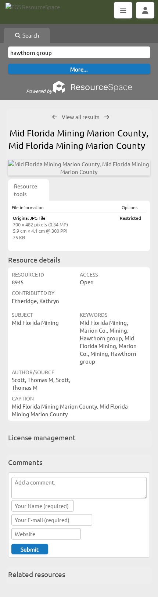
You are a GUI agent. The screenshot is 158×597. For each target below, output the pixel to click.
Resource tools (25, 190)
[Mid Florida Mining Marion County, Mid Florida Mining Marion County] (79, 168)
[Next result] (107, 117)
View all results (81, 116)
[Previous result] (54, 117)
